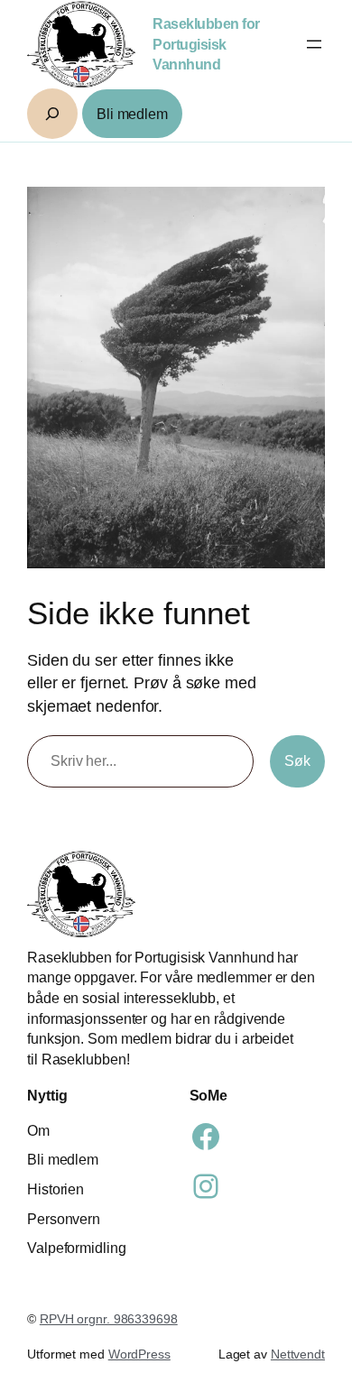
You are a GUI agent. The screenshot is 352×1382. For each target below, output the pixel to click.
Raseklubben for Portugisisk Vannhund (206, 43)
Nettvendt (298, 1354)
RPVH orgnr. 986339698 (109, 1319)
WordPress (139, 1354)
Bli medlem (132, 114)
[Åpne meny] (314, 44)
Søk (297, 760)
